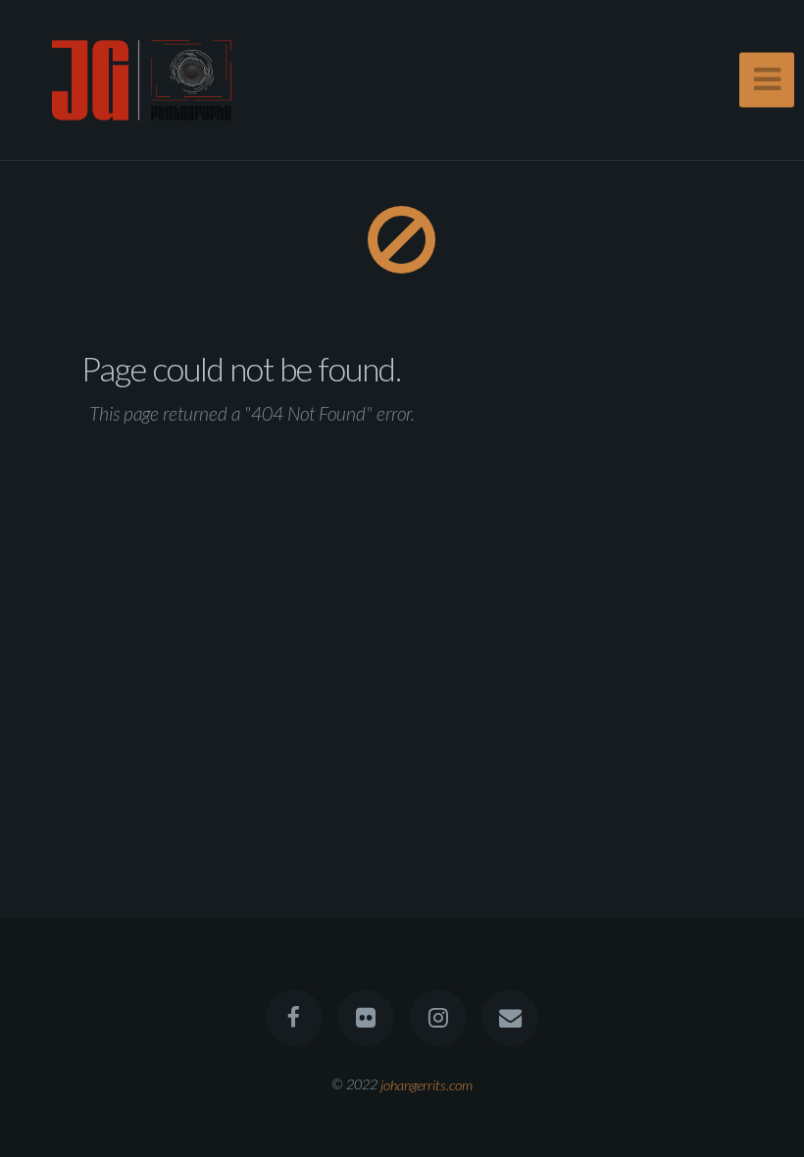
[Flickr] (365, 1017)
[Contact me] (509, 1017)
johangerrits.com (426, 1084)
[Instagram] (438, 1017)
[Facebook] (294, 1017)
